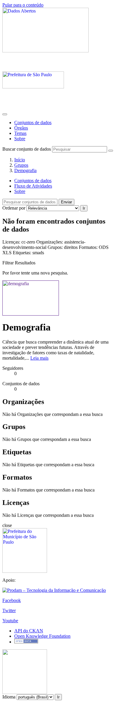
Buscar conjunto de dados (26, 149)
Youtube (10, 620)
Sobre (19, 138)
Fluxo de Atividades (33, 185)
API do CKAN (28, 630)
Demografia (25, 170)
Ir (84, 208)
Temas (20, 133)
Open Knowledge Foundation (42, 636)
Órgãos (21, 127)
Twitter (9, 610)
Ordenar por (13, 207)
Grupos (21, 165)
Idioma (8, 696)
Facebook (11, 600)
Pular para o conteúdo (22, 4)
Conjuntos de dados (32, 122)
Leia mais (39, 358)
